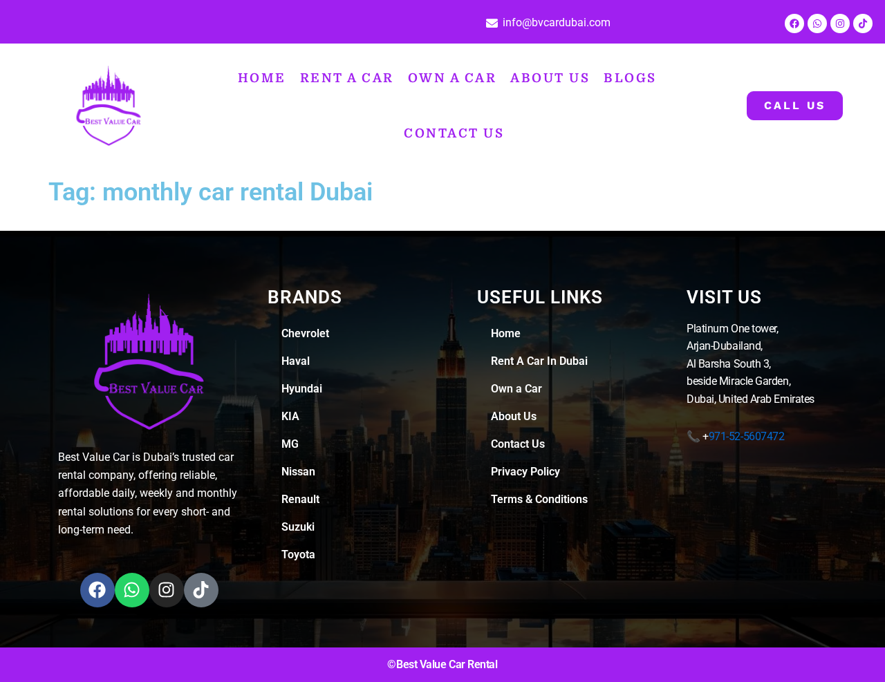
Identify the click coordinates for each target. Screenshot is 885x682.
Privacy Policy (525, 478)
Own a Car (405, 67)
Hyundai (301, 395)
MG (290, 450)
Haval (295, 368)
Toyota (298, 561)
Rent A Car (312, 67)
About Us (491, 67)
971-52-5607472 (747, 443)
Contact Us (641, 67)
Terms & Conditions (539, 506)
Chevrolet (305, 340)
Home (237, 67)
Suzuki (298, 533)
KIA (290, 423)
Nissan (298, 478)
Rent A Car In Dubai (539, 368)
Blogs (562, 67)
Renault (300, 506)
